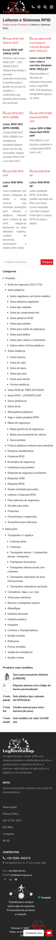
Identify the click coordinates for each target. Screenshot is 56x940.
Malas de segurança (19, 423)
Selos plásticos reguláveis (24, 301)
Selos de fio (14, 406)
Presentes (13, 511)
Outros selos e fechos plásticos (27, 345)
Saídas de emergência (20, 652)
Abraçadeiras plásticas (20, 412)
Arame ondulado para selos (23, 489)
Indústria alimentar (18, 614)
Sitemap (15, 928)
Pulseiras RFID (16, 456)
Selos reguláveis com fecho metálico (30, 296)
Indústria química (17, 619)
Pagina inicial (9, 24)
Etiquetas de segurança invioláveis (27, 473)
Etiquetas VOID (16, 478)
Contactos (8, 834)
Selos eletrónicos (17, 401)
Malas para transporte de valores (28, 434)
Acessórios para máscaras (22, 522)
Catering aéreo (18, 541)
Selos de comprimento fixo (24, 312)
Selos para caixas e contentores (27, 340)
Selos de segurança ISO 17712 (25, 284)
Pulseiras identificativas (21, 451)
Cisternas (15, 547)
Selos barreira (18, 357)
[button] (51, 7)
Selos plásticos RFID (21, 318)
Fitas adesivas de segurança (23, 500)
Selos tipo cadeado (20, 307)
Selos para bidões (20, 334)
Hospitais (13, 624)
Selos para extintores (19, 597)
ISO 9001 (8, 827)
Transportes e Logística (20, 535)
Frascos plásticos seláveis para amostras (30, 445)
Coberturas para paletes (21, 467)
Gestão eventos (16, 635)
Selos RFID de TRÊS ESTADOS (26, 390)
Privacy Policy (11, 813)
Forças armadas (17, 646)
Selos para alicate (20, 379)
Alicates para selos (18, 505)
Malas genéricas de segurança (27, 429)
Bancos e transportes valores (24, 603)
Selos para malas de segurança (27, 329)
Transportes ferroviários (23, 562)
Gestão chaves (16, 657)
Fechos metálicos (19, 384)
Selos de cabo (18, 362)
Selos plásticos (16, 290)
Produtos (23, 24)
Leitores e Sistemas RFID (22, 494)
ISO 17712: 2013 (12, 820)
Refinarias (13, 641)
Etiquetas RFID (16, 484)
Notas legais (10, 807)
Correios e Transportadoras (23, 630)
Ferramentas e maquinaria (22, 516)
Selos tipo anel (18, 373)
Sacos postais (18, 440)
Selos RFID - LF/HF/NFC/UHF (24, 395)
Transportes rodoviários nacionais (28, 586)
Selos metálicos (16, 351)
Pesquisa (47, 262)
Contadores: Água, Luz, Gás (23, 592)
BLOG (6, 840)
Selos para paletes (20, 323)
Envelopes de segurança (21, 462)
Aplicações (11, 529)
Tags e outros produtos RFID (23, 417)
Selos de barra (18, 368)
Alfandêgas (14, 608)
